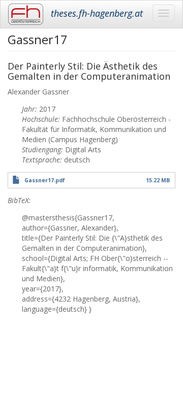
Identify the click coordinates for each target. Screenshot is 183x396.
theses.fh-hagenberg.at (97, 13)
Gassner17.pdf (44, 180)
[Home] (26, 14)
